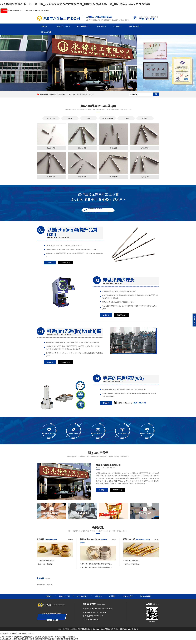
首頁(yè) (44, 26)
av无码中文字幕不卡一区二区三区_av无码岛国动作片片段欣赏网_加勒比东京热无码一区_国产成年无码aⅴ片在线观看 (75, 4)
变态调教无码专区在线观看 (8, 639)
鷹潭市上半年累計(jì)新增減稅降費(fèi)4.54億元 (97, 564)
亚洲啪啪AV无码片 (23, 639)
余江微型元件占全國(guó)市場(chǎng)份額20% (96, 567)
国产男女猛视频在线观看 (52, 639)
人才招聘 (116, 26)
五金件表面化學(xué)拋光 (46, 561)
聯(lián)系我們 (46, 32)
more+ (70, 539)
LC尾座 (91, 94)
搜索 (156, 94)
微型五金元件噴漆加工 (132, 561)
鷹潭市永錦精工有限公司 (44, 584)
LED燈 (69, 94)
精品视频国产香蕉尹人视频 (69, 639)
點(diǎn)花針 (61, 94)
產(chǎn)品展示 (82, 26)
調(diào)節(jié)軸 (82, 94)
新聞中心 (100, 26)
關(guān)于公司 (62, 26)
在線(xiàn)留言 (134, 26)
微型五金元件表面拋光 (132, 564)
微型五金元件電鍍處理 (45, 564)
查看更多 (50, 262)
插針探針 (145, 118)
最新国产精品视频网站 (37, 639)
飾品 (73, 94)
